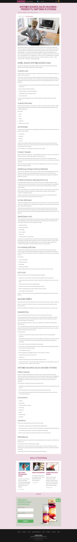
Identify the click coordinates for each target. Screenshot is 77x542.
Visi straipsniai (38, 493)
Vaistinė (18, 531)
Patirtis (29, 531)
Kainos (58, 531)
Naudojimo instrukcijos (36, 531)
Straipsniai (48, 531)
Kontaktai (54, 531)
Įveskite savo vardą (21, 507)
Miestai (43, 531)
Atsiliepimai (24, 531)
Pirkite (25, 521)
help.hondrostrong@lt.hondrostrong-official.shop (38, 536)
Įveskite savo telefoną (21, 513)
